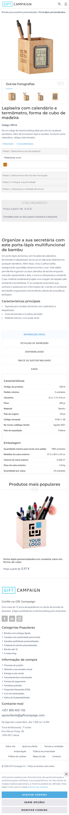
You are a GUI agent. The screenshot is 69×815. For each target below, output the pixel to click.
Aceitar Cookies (34, 794)
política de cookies (38, 787)
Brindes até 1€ (11, 649)
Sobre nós (10, 746)
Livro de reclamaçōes (14, 693)
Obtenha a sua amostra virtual (18, 669)
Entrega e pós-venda (14, 673)
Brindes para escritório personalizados (20, 12)
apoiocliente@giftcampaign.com (23, 715)
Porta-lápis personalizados (52, 12)
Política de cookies (17, 756)
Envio (34, 369)
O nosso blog (10, 653)
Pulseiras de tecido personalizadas (20, 645)
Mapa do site (39, 756)
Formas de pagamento (15, 681)
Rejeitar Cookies (34, 810)
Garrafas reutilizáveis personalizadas (21, 641)
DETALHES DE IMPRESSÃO (34, 343)
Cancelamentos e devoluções (18, 677)
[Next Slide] (62, 83)
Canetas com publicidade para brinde (22, 637)
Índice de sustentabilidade (34, 360)
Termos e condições (53, 746)
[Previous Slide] (59, 83)
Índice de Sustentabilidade (17, 697)
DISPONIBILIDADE (34, 352)
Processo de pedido (13, 665)
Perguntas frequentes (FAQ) (17, 689)
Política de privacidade (44, 751)
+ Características (24, 143)
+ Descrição (8, 143)
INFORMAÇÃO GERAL (35, 334)
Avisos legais (20, 751)
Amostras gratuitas (13, 685)
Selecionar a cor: (12, 157)
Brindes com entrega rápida (17, 633)
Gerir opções (34, 802)
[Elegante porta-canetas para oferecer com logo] (34, 46)
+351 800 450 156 (13, 710)
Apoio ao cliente (29, 746)
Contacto (56, 756)
